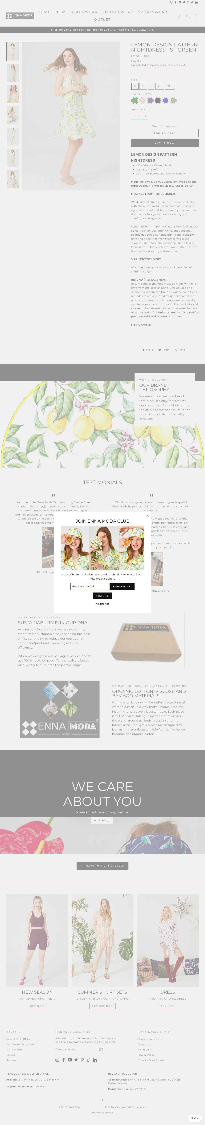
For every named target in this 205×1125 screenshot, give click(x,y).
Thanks (102, 595)
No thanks (103, 603)
